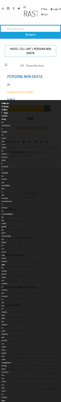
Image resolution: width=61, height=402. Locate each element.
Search (31, 34)
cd (22, 49)
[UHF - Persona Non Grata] (30, 65)
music (14, 49)
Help (44, 9)
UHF (28, 49)
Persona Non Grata (25, 76)
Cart (45, 14)
